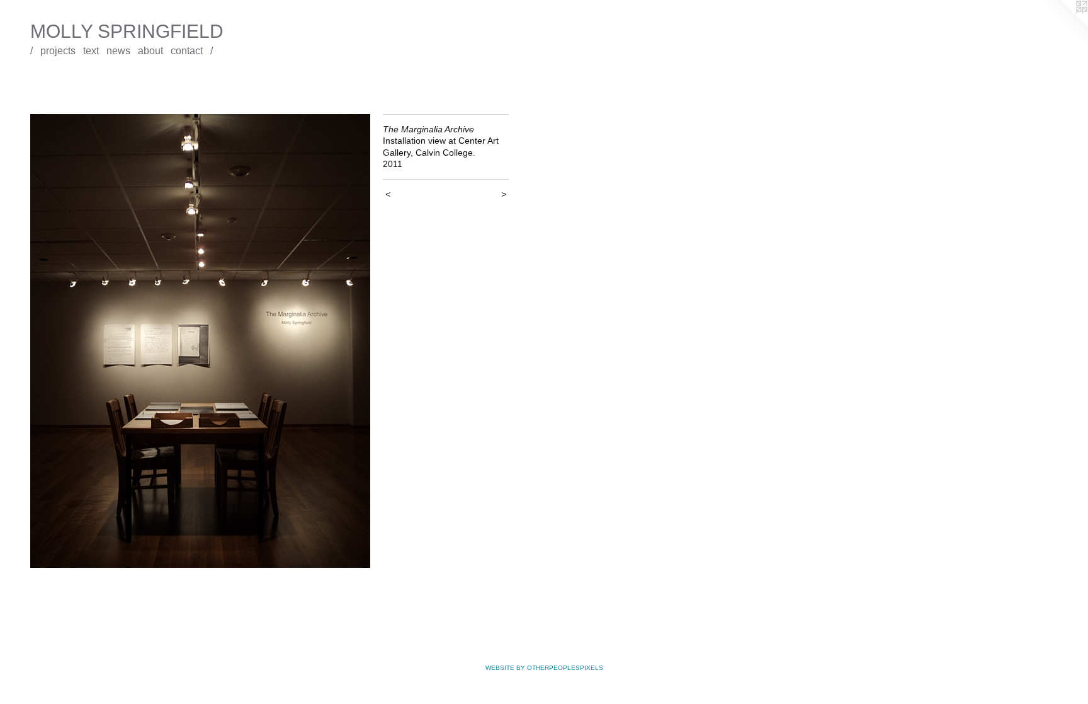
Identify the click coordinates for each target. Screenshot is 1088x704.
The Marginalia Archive (63, 79)
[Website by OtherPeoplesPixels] (1063, 25)
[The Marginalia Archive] (200, 341)
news (118, 50)
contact (187, 50)
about (150, 50)
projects (58, 50)
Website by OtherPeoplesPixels (544, 667)
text (91, 50)
